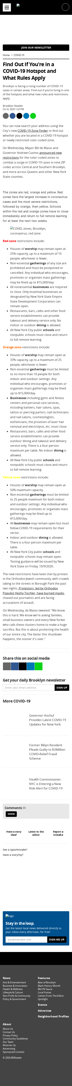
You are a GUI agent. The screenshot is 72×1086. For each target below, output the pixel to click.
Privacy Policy (10, 1035)
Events (42, 1005)
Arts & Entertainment (14, 982)
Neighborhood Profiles (53, 1016)
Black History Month (49, 985)
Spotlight (43, 999)
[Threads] (44, 958)
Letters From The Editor (51, 995)
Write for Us (9, 1045)
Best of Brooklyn (47, 982)
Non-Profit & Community (16, 995)
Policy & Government (14, 999)
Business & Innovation (15, 985)
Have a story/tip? (13, 855)
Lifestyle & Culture (13, 992)
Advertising (9, 1048)
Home (6, 55)
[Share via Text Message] (33, 116)
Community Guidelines (15, 1038)
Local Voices (44, 992)
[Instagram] (36, 958)
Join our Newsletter (36, 47)
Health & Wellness (13, 989)
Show (11, 814)
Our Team (8, 1042)
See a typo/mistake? (15, 849)
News (6, 978)
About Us (8, 1028)
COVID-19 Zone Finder (33, 131)
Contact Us (9, 1032)
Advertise (44, 1011)
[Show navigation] (7, 7)
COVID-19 (19, 55)
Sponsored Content (13, 1052)
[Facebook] (28, 958)
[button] (65, 7)
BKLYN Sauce (45, 989)
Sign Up (61, 687)
